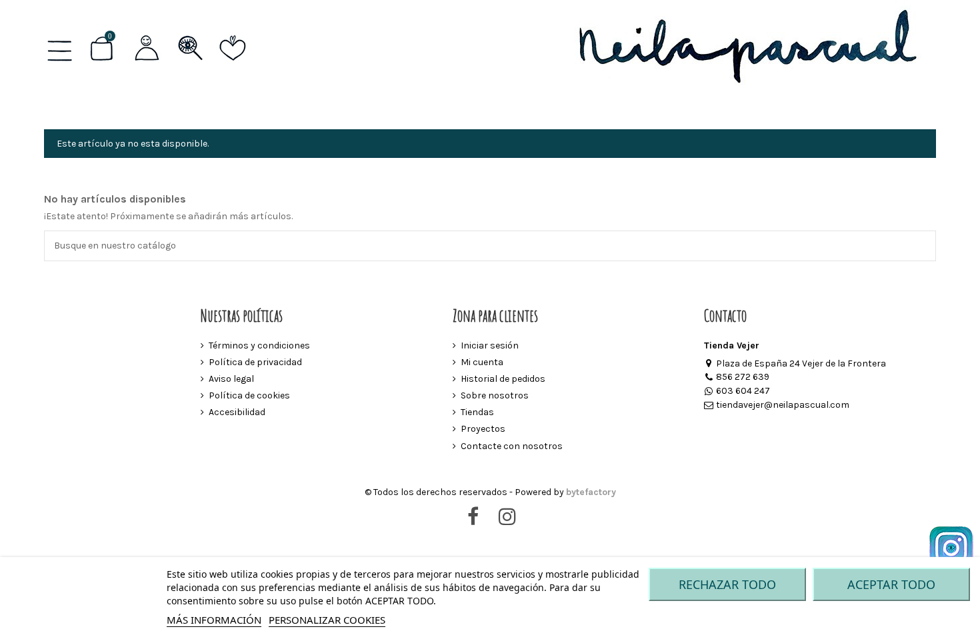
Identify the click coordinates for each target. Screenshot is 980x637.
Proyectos (483, 428)
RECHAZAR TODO (727, 584)
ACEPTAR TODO (891, 584)
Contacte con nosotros (512, 446)
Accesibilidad (237, 412)
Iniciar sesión (490, 345)
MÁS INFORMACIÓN (214, 619)
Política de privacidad (255, 362)
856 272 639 (742, 376)
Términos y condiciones (259, 345)
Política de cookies (249, 395)
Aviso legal (231, 378)
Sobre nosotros (495, 395)
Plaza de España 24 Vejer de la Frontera (801, 363)
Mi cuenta (482, 362)
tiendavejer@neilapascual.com (782, 404)
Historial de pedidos (503, 378)
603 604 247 (743, 390)
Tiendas (477, 412)
